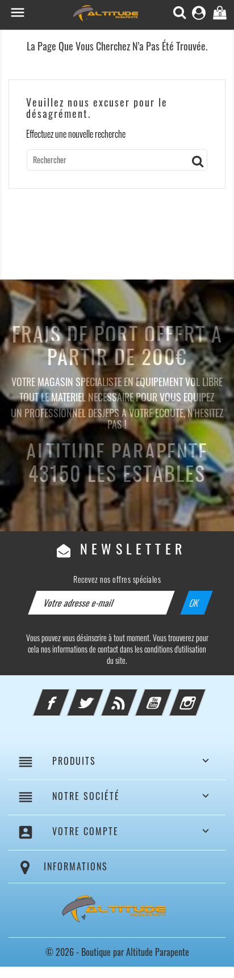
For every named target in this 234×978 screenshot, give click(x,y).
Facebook (66, 695)
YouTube (168, 695)
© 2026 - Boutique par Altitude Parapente (117, 952)
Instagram (202, 695)
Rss (134, 695)
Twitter (100, 695)
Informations (76, 866)
